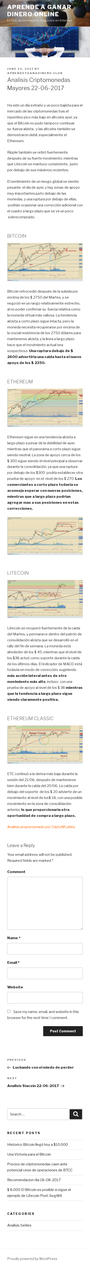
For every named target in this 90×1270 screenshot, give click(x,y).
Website (15, 987)
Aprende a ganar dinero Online (39, 11)
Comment (16, 872)
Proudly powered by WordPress (32, 1259)
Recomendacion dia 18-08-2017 (34, 1180)
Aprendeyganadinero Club (35, 73)
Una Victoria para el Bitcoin (29, 1154)
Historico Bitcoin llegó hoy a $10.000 (37, 1144)
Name (13, 938)
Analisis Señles (19, 1225)
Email (13, 962)
